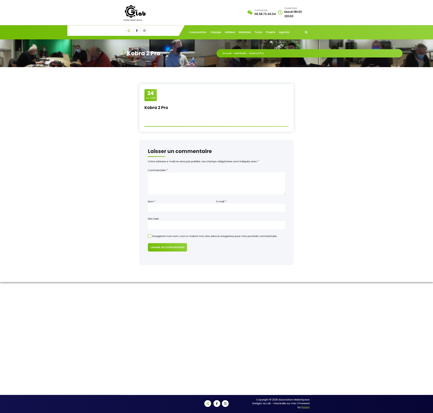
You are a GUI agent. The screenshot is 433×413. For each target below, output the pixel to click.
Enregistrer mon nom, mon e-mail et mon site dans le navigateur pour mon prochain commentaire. (214, 236)
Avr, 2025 (151, 94)
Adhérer (230, 32)
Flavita (305, 407)
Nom (152, 201)
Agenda (284, 32)
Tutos (258, 32)
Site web (153, 218)
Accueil (226, 53)
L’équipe (215, 32)
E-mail (221, 201)
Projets (270, 32)
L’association (198, 32)
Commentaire (158, 170)
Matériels (245, 32)
